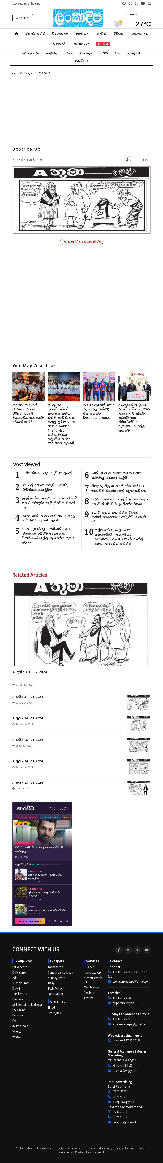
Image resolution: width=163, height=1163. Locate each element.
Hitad (51, 1007)
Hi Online (17, 1015)
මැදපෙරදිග (86, 53)
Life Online (18, 1010)
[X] (128, 950)
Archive (88, 998)
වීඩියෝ (119, 33)
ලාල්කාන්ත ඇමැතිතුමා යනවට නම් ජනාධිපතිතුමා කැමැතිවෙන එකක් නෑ (49, 502)
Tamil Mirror (19, 994)
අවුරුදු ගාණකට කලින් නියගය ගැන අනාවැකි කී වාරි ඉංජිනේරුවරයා (119, 501)
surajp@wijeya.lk (123, 1102)
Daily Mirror (19, 972)
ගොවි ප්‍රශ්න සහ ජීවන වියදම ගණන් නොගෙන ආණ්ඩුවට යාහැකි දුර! (118, 517)
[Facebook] (119, 950)
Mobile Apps (91, 987)
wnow (16, 1037)
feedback (89, 993)
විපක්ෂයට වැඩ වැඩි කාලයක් (48, 473)
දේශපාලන (140, 33)
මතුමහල (82, 33)
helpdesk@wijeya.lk (125, 1003)
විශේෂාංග (60, 33)
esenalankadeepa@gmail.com (131, 981)
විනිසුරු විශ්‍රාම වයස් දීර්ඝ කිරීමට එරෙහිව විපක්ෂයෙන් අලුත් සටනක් (119, 488)
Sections (24, 18)
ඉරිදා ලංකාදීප (31, 53)
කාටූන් (101, 33)
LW (14, 1021)
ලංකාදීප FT (134, 53)
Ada (14, 978)
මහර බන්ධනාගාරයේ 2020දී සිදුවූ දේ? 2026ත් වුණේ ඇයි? (48, 518)
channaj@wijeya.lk (124, 1071)
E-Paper (103, 43)
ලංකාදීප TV (81, 60)
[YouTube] (147, 950)
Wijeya (16, 1031)
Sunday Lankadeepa (60, 972)
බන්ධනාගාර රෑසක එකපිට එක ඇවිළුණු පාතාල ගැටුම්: (116, 475)
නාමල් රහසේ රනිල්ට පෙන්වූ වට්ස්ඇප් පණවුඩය (45, 487)
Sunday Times (21, 983)
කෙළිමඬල (52, 53)
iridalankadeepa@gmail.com (130, 1024)
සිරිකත (69, 53)
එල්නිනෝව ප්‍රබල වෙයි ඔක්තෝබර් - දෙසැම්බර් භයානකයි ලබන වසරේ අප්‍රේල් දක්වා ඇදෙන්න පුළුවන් (119, 537)
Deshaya (17, 999)
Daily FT (17, 988)
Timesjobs (54, 1013)
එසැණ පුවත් (35, 33)
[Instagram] (137, 950)
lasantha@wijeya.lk (125, 1122)
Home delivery (93, 972)
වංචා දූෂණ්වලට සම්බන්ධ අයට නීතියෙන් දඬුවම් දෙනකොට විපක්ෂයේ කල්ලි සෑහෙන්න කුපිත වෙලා (48, 536)
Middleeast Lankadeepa (27, 1005)
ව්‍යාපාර (59, 43)
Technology (80, 43)
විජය (117, 53)
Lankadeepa (19, 967)
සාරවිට (104, 53)
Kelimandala (20, 1026)
